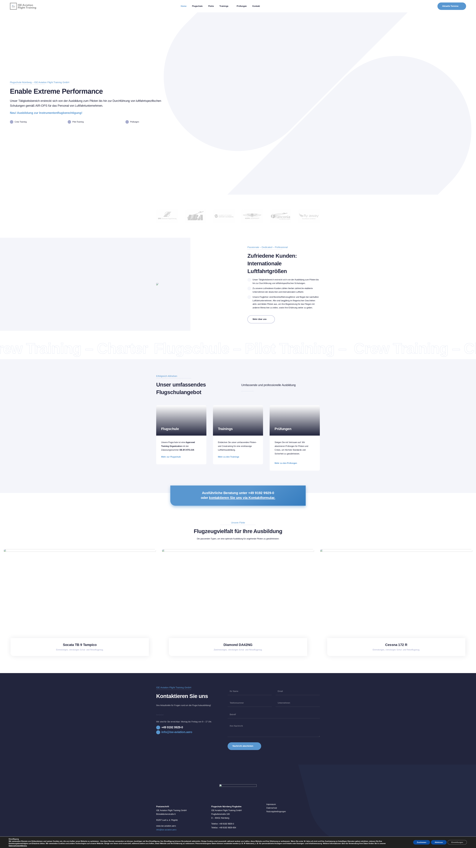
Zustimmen (421, 842)
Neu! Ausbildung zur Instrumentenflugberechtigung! (46, 112)
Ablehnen (439, 842)
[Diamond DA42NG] (238, 550)
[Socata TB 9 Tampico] (80, 550)
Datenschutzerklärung (18, 846)
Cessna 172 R (396, 645)
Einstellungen (457, 842)
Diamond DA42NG (238, 645)
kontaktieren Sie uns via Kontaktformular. (242, 498)
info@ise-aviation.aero (166, 830)
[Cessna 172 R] (396, 550)
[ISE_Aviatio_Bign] (25, 4)
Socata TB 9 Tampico (80, 645)
